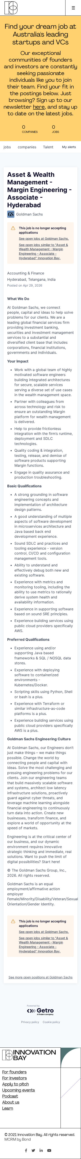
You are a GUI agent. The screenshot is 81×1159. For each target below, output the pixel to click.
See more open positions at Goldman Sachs (40, 977)
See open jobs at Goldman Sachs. (44, 238)
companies (27, 147)
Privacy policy (30, 1022)
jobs (7, 147)
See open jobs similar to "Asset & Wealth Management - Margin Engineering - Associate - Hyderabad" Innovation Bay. (43, 251)
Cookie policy (51, 1022)
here (39, 107)
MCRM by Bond (17, 1140)
